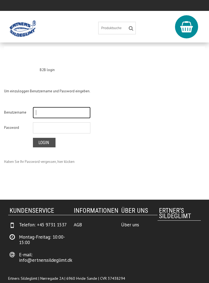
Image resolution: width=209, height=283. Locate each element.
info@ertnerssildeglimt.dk (45, 260)
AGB (78, 225)
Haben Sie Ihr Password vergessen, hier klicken (39, 161)
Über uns (130, 225)
